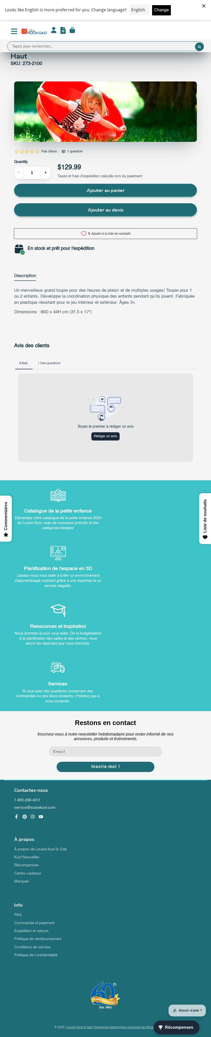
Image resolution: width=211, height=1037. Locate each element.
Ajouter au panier (106, 190)
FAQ (18, 915)
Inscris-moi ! (105, 767)
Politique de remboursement (37, 939)
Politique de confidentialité (35, 955)
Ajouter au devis (106, 210)
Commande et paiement (34, 923)
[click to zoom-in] (105, 111)
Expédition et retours (31, 931)
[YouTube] (41, 816)
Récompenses (26, 865)
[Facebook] (16, 816)
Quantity (21, 162)
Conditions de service (32, 947)
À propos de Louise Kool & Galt (40, 849)
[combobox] (105, 46)
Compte (54, 31)
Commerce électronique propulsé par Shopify (125, 1027)
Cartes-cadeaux (27, 873)
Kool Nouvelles (26, 857)
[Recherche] (199, 46)
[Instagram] (32, 816)
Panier (72, 31)
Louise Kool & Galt (79, 1027)
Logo (34, 31)
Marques (21, 881)
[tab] (25, 277)
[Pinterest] (24, 816)
